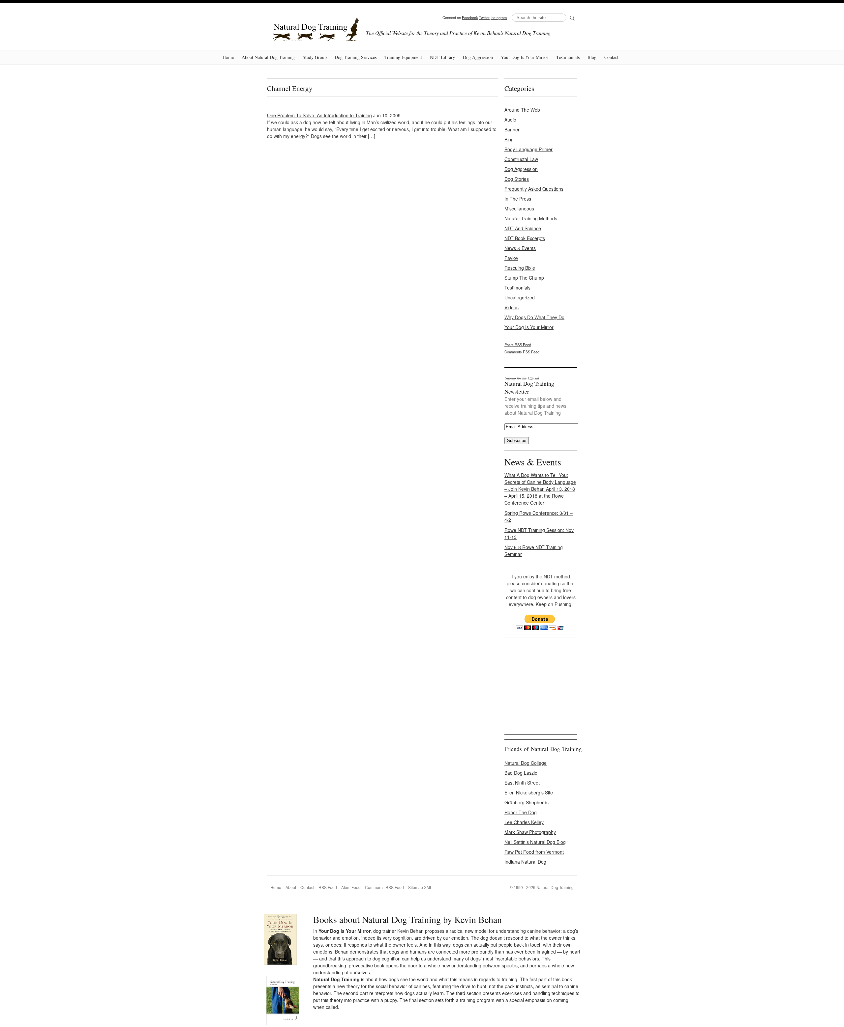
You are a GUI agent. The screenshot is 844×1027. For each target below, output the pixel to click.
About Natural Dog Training (268, 57)
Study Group (315, 57)
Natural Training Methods (530, 218)
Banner (512, 129)
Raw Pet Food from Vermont (534, 851)
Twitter (484, 17)
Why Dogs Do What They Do (534, 317)
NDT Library (442, 57)
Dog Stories (516, 179)
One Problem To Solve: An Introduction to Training (319, 115)
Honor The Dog (520, 812)
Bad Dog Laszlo (520, 772)
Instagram (499, 17)
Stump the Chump (524, 277)
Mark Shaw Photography (530, 832)
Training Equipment (403, 57)
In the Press (517, 198)
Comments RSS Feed (521, 351)
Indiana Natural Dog (525, 861)
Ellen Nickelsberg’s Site (528, 792)
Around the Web (522, 109)
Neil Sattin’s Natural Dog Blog (535, 842)
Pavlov (511, 258)
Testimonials (568, 57)
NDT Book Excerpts (524, 238)
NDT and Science (522, 228)
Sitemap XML (420, 887)
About (291, 887)
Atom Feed (351, 887)
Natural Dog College (525, 763)
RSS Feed (327, 887)
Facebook (470, 17)
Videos (511, 307)
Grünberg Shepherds (526, 802)
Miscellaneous (519, 208)
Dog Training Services (356, 57)
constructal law (521, 159)
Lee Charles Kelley (524, 822)
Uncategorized (519, 297)
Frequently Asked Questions (533, 188)
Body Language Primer (528, 149)
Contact (611, 57)
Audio (510, 119)
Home (228, 57)
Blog (592, 57)
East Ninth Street (522, 782)
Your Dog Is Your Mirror (524, 57)
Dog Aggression (478, 57)
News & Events (520, 248)
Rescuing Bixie (519, 267)
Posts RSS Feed (517, 344)
